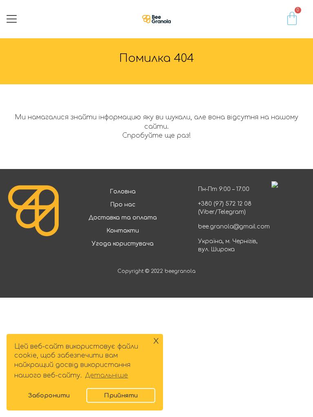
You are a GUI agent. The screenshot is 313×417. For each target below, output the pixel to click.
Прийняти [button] (121, 395)
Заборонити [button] (49, 395)
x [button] (156, 340)
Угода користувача (123, 244)
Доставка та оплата (122, 218)
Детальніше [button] (106, 375)
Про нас (122, 205)
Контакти (122, 231)
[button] (12, 19)
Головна (123, 192)
